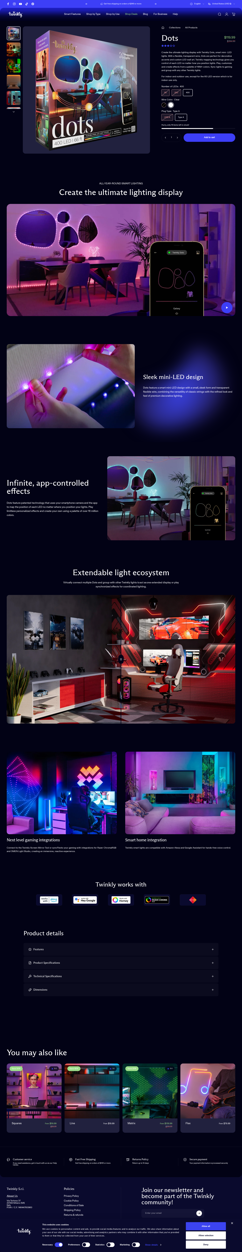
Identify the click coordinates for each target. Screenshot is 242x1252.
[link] (62, 793)
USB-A (167, 117)
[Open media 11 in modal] (86, 90)
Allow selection (205, 1235)
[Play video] (121, 260)
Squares (17, 1123)
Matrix (131, 1123)
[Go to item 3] (14, 82)
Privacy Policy (71, 1196)
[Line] (92, 1090)
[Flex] (207, 1090)
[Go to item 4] (14, 98)
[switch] (86, 1244)
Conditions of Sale (74, 1205)
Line (72, 1123)
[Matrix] (150, 1090)
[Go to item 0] (14, 33)
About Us (12, 1196)
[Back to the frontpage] (162, 27)
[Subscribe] (199, 1213)
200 (176, 93)
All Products (191, 28)
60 (165, 93)
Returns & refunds (73, 1215)
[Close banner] (232, 1223)
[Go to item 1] (14, 49)
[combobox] (197, 4)
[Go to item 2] (14, 66)
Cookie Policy (71, 1201)
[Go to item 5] (14, 114)
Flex (188, 1123)
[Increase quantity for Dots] (178, 138)
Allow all (206, 1226)
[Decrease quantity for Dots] (165, 138)
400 (188, 93)
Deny (205, 1244)
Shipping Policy (72, 1210)
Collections (175, 28)
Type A (181, 117)
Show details (151, 1245)
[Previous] (86, 4)
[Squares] (34, 1090)
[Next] (155, 4)
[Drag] (121, 659)
